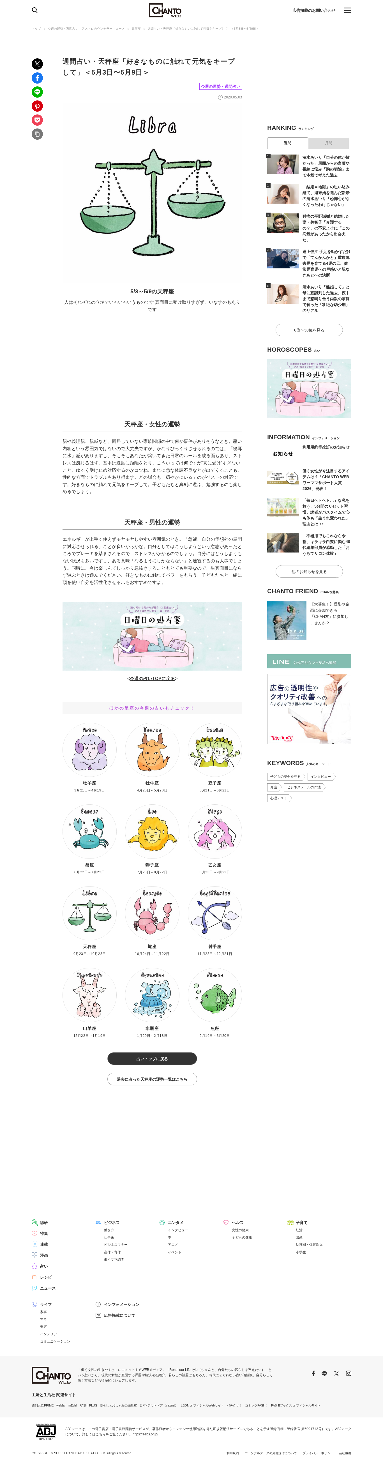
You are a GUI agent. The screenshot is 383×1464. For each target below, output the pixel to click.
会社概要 (345, 1453)
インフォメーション (121, 1304)
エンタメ (176, 1222)
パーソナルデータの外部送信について (270, 1453)
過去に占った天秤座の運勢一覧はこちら (152, 1079)
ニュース (48, 1288)
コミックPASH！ (256, 1405)
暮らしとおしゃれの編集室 (118, 1405)
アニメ (173, 1245)
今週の (136, 678)
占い (44, 1266)
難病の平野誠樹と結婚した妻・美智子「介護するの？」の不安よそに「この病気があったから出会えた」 (326, 228)
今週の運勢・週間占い (220, 86)
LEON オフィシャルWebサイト (202, 1405)
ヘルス (238, 1222)
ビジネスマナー (116, 1245)
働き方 (109, 1230)
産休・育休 (112, 1252)
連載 (44, 1244)
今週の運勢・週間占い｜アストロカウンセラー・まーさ (86, 28)
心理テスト (278, 798)
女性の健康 (240, 1230)
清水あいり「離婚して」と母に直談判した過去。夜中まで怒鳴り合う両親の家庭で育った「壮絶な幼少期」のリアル (326, 299)
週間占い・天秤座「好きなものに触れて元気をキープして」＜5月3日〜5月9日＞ (203, 28)
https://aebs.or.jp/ (145, 1434)
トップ (36, 28)
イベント (174, 1252)
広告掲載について (119, 1315)
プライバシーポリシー (318, 1453)
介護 (273, 787)
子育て (302, 1222)
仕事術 (109, 1237)
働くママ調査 (114, 1260)
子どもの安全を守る (285, 777)
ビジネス (112, 1222)
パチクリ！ (234, 1405)
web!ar (61, 1405)
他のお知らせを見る (309, 571)
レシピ (46, 1277)
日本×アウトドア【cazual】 (159, 1405)
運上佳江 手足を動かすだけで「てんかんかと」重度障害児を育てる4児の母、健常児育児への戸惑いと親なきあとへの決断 (327, 263)
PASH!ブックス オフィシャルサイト (296, 1405)
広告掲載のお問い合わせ (314, 10)
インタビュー (321, 777)
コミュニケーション (55, 1341)
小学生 (301, 1252)
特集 (44, 1233)
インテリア (48, 1334)
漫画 (44, 1255)
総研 (44, 1222)
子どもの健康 (242, 1237)
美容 (43, 1327)
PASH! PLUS (88, 1405)
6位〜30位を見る (309, 330)
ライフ (46, 1304)
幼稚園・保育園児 (309, 1245)
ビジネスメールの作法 (304, 787)
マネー (45, 1319)
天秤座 (136, 28)
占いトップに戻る (152, 1058)
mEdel (72, 1405)
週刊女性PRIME (43, 1405)
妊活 (299, 1230)
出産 (299, 1237)
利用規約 (233, 1453)
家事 (43, 1312)
